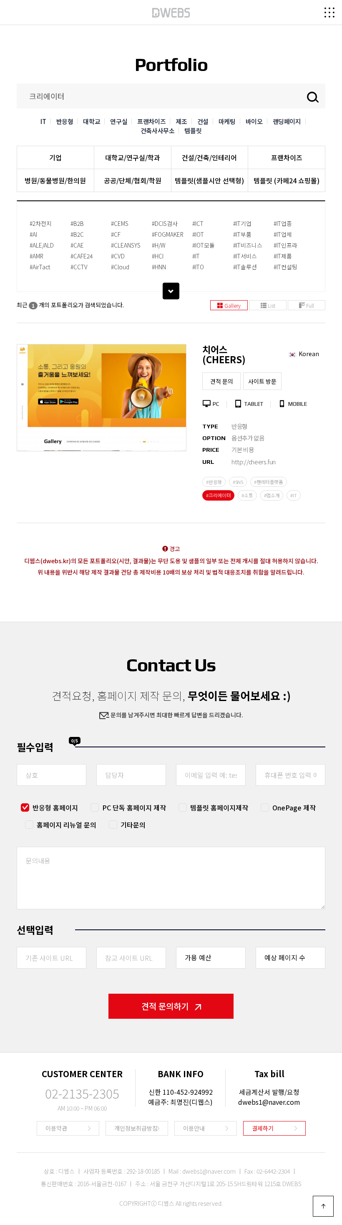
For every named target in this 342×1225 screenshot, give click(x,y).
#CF (116, 234)
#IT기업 (242, 223)
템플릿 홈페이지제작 (219, 807)
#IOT (198, 234)
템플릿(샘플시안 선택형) (209, 180)
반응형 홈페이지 (55, 807)
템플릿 (192, 130)
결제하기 (263, 1128)
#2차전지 (41, 223)
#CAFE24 (81, 256)
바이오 (254, 121)
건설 (203, 121)
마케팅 (227, 121)
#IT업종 (283, 223)
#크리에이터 (218, 495)
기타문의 (133, 825)
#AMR (36, 256)
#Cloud (120, 267)
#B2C (77, 234)
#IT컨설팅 (285, 267)
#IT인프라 (285, 245)
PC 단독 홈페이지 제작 (134, 807)
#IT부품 (242, 234)
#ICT (198, 223)
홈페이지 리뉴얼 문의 (66, 825)
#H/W (159, 245)
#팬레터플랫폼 (268, 481)
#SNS (238, 481)
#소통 (247, 495)
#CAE (77, 245)
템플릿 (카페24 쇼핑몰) (286, 180)
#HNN (159, 267)
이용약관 (56, 1128)
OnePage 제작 (294, 807)
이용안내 (194, 1128)
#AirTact (40, 267)
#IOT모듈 (203, 245)
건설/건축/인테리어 (209, 157)
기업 (55, 157)
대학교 (91, 121)
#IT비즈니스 (247, 245)
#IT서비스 (245, 256)
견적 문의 (221, 381)
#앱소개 (272, 495)
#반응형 (214, 481)
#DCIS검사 (165, 223)
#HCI (157, 256)
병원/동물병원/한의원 (55, 180)
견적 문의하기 (165, 1006)
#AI (33, 234)
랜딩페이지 (287, 121)
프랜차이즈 (151, 121)
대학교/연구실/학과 (132, 157)
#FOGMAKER (168, 234)
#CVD (118, 256)
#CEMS (119, 223)
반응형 (64, 121)
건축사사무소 (158, 130)
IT (43, 121)
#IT (196, 256)
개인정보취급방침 (136, 1128)
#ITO (198, 267)
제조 (181, 121)
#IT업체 (283, 234)
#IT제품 (283, 256)
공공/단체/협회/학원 (132, 180)
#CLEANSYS (126, 245)
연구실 (118, 121)
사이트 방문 (262, 381)
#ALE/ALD (42, 245)
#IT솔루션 (245, 267)
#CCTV (79, 267)
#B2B (77, 223)
